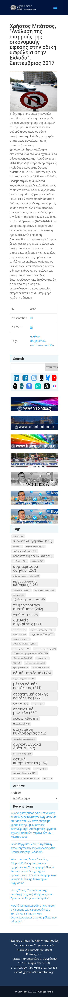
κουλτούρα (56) (19, 561)
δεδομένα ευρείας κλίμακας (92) (32, 556)
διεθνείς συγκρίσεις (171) (27, 622)
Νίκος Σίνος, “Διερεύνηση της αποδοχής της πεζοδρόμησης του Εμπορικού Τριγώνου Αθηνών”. (31, 894)
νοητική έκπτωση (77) (24, 773)
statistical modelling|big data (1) (26, 778)
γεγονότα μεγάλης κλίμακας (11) (42, 630)
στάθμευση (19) (42, 658)
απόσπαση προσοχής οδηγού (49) (26, 576)
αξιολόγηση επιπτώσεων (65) (29, 599)
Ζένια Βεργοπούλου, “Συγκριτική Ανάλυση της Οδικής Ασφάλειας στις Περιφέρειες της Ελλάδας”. (33, 848)
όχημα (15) (48, 778)
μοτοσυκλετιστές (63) (24, 643)
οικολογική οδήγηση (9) (21, 590)
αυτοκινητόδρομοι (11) (21, 649)
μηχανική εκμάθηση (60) (42, 634)
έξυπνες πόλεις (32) (20, 703)
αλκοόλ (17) (17, 546)
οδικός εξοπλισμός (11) (41, 667)
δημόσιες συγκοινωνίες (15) (35, 663)
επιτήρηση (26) (18, 595)
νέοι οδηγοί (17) (40, 769)
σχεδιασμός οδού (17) (20, 667)
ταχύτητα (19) (38, 704)
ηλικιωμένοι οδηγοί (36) (22, 658)
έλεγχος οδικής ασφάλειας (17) (23, 679)
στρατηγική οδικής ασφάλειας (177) (30, 696)
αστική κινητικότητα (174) (30, 761)
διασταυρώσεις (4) (19, 630)
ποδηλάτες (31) (37, 561)
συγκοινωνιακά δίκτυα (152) (27, 746)
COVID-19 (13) (18, 536)
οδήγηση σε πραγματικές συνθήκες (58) (30, 653)
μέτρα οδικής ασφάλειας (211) (27, 685)
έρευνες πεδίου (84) (25, 718)
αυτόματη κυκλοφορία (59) (24, 551)
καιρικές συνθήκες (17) (21, 769)
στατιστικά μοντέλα (42, 345)
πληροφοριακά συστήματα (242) (28, 606)
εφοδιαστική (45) (19, 634)
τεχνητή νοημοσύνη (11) (35, 546)
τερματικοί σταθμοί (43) (22, 754)
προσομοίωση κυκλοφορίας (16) (24, 739)
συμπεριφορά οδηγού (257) (25, 568)
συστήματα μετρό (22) (21, 639)
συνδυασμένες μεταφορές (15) (45, 649)
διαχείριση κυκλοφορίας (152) (29, 731)
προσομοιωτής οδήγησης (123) (25, 583)
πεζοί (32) (16, 663)
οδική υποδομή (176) (32, 672)
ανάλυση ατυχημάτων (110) (32, 541)
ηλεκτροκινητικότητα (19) (44, 590)
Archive (16, 792)
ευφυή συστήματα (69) (25, 614)
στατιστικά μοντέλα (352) (25, 710)
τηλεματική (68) (21, 723)
